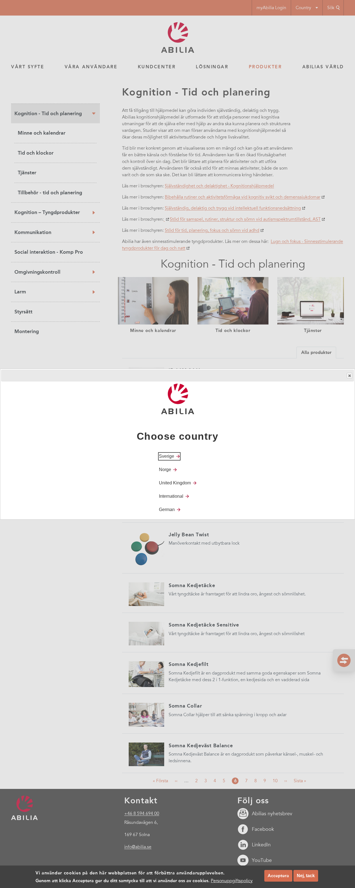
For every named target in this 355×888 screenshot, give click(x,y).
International (171, 496)
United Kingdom (175, 482)
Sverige (166, 456)
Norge (165, 469)
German (167, 509)
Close (349, 375)
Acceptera (278, 875)
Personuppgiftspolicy (232, 880)
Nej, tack (306, 875)
